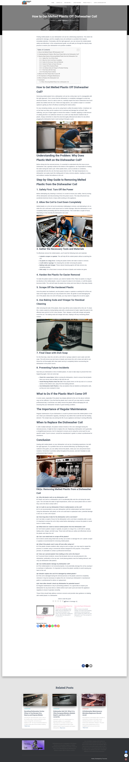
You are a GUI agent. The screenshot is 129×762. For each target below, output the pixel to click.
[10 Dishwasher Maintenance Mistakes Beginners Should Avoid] (93, 699)
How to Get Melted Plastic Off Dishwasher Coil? (51, 52)
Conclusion (42, 80)
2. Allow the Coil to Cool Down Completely (51, 60)
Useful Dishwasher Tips (100, 2)
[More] (58, 626)
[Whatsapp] (52, 626)
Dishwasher (27, 708)
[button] (70, 2)
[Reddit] (43, 626)
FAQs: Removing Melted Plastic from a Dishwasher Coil (55, 81)
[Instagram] (55, 626)
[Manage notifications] (126, 759)
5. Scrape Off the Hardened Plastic (49, 66)
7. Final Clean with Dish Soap (48, 69)
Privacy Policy (87, 2)
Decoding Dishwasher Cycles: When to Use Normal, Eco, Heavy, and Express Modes (34, 713)
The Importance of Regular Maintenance (49, 75)
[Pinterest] (49, 626)
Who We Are (67, 2)
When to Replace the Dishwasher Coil (49, 78)
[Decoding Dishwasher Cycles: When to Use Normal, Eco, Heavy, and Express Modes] (35, 699)
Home (52, 2)
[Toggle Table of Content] (77, 50)
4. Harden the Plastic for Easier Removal (51, 64)
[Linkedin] (46, 626)
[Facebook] (38, 626)
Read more (27, 726)
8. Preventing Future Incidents (48, 71)
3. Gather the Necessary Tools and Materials (52, 62)
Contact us (59, 2)
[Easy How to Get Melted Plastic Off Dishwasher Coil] (45, 610)
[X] (41, 626)
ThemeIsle (104, 758)
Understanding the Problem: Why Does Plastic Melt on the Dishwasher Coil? (59, 54)
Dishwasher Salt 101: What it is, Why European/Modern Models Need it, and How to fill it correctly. (64, 714)
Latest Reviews (77, 2)
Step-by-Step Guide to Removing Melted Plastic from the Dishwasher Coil (58, 56)
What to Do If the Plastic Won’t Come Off (49, 73)
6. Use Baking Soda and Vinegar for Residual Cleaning (54, 68)
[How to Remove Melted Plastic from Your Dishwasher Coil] (64, 611)
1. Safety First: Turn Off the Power (49, 58)
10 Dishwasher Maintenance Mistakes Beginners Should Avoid (92, 713)
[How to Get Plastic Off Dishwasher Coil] (83, 611)
